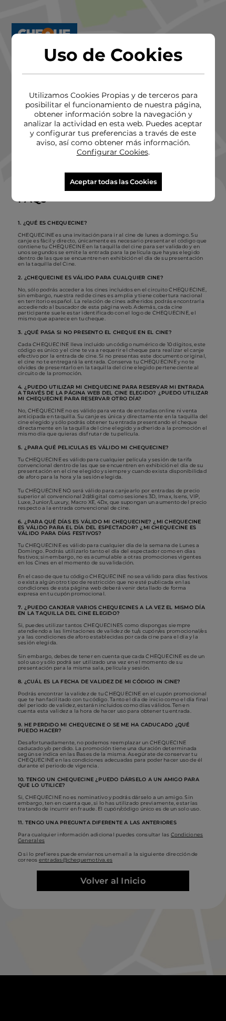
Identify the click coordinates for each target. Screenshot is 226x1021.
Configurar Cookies (112, 152)
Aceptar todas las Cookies (113, 182)
